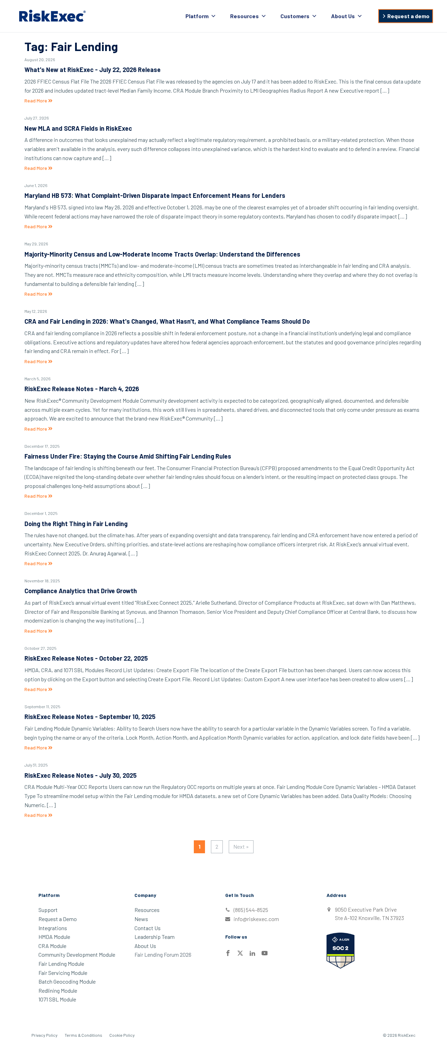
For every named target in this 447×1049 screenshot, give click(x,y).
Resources (244, 16)
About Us (343, 16)
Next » (241, 846)
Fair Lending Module (61, 963)
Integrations (52, 928)
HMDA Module (54, 936)
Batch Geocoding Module (67, 981)
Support (48, 909)
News (141, 918)
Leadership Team (154, 936)
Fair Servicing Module (62, 972)
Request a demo (408, 16)
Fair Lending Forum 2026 (162, 954)
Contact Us (147, 928)
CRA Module (52, 945)
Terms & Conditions (83, 1035)
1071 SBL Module (57, 999)
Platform (196, 16)
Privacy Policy (44, 1035)
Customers (294, 16)
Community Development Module (76, 954)
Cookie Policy (122, 1035)
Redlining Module (57, 990)
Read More (36, 100)
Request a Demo (57, 918)
